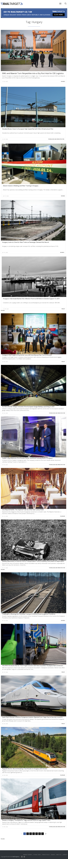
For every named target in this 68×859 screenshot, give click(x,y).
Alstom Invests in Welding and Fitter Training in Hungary (20, 186)
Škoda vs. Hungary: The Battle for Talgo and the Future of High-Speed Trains (26, 820)
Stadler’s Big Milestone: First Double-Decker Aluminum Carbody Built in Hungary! (27, 458)
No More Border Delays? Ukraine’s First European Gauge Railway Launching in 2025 (28, 407)
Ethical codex (37, 854)
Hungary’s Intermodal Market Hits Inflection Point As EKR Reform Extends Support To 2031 (31, 299)
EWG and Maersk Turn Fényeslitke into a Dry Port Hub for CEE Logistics (33, 73)
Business (63, 81)
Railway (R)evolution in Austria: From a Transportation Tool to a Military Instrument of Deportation (33, 561)
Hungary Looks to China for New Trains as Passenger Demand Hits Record (25, 242)
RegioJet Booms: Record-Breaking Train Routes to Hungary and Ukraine (24, 769)
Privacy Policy (46, 854)
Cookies (53, 854)
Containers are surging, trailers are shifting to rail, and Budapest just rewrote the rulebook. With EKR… (31, 302)
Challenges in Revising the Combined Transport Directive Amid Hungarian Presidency (28, 614)
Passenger (62, 516)
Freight (63, 308)
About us (58, 854)
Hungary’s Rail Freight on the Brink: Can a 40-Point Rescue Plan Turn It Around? (27, 355)
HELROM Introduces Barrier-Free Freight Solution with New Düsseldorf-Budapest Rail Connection (32, 665)
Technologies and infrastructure (56, 139)
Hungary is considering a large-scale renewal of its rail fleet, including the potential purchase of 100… (30, 246)
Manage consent (27, 854)
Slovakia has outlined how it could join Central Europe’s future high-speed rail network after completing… (31, 133)
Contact (65, 854)
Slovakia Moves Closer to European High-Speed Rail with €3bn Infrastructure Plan (27, 129)
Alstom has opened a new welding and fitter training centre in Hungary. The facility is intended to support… (33, 190)
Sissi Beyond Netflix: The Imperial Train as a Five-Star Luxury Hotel (23, 510)
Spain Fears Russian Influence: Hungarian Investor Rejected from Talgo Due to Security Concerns (32, 717)
